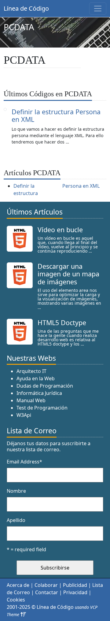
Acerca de (18, 585)
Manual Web (31, 400)
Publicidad (75, 585)
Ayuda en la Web (35, 378)
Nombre (16, 491)
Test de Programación (42, 407)
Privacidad (75, 592)
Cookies (16, 599)
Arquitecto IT (31, 371)
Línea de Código (26, 8)
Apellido (16, 520)
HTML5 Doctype (62, 322)
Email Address (24, 461)
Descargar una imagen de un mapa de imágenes (68, 274)
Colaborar (46, 585)
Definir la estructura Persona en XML (56, 115)
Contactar (46, 592)
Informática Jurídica (39, 393)
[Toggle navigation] (97, 8)
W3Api (23, 415)
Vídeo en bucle (60, 229)
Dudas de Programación (44, 385)
